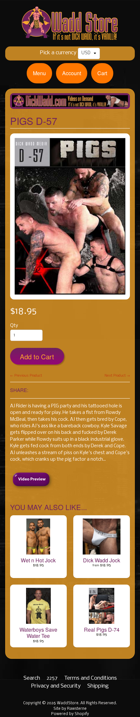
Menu (39, 73)
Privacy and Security (56, 686)
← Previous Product (26, 376)
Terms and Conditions (90, 678)
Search (31, 678)
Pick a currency (58, 53)
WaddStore (67, 703)
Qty (14, 325)
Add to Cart (37, 356)
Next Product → (117, 376)
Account (71, 73)
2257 (52, 678)
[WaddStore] (70, 36)
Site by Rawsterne (70, 709)
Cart (102, 73)
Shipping (98, 686)
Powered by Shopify (70, 714)
